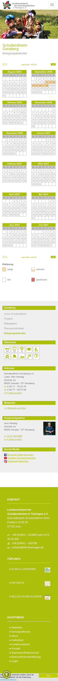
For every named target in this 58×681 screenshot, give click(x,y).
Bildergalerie (10, 323)
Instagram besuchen (18, 461)
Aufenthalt (17, 640)
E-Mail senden (14, 393)
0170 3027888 (14, 436)
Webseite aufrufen (16, 408)
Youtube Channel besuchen (22, 458)
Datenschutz (32, 652)
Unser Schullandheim (15, 313)
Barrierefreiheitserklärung (26, 657)
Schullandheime (21, 631)
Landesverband (20, 644)
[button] (6, 674)
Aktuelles (17, 627)
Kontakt (16, 648)
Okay (48, 675)
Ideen (15, 636)
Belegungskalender (15, 333)
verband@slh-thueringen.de (28, 547)
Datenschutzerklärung (8, 679)
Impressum (18, 652)
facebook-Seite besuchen (21, 454)
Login (15, 661)
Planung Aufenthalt (14, 328)
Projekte (8, 318)
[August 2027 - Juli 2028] (53, 64)
